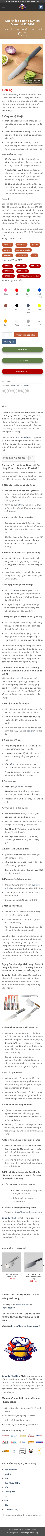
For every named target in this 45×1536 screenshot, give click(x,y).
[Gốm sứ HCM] (22, 1442)
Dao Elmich (37, 29)
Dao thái (20, 678)
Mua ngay (9, 342)
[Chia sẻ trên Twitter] (13, 391)
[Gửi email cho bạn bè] (18, 391)
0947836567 (8, 1308)
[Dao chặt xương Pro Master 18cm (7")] (33, 1262)
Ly (5, 1496)
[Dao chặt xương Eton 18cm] (11, 1262)
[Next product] (20, 34)
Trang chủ (7, 29)
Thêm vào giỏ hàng (26, 335)
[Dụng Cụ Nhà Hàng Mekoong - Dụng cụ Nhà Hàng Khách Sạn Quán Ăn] (22, 7)
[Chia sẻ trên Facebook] (9, 391)
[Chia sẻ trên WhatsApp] (4, 391)
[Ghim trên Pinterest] (22, 391)
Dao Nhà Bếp (22, 29)
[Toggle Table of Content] (29, 458)
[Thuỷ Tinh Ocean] (14, 1442)
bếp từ (28, 1036)
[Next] (43, 1270)
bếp (15, 590)
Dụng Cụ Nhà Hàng (11, 1376)
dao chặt (31, 731)
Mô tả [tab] (4, 406)
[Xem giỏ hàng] (41, 7)
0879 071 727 (22, 1304)
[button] (3, 7)
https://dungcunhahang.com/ (28, 1212)
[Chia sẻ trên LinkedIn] (27, 391)
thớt (21, 505)
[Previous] (2, 1270)
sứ (11, 764)
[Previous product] (25, 34)
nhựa (20, 787)
